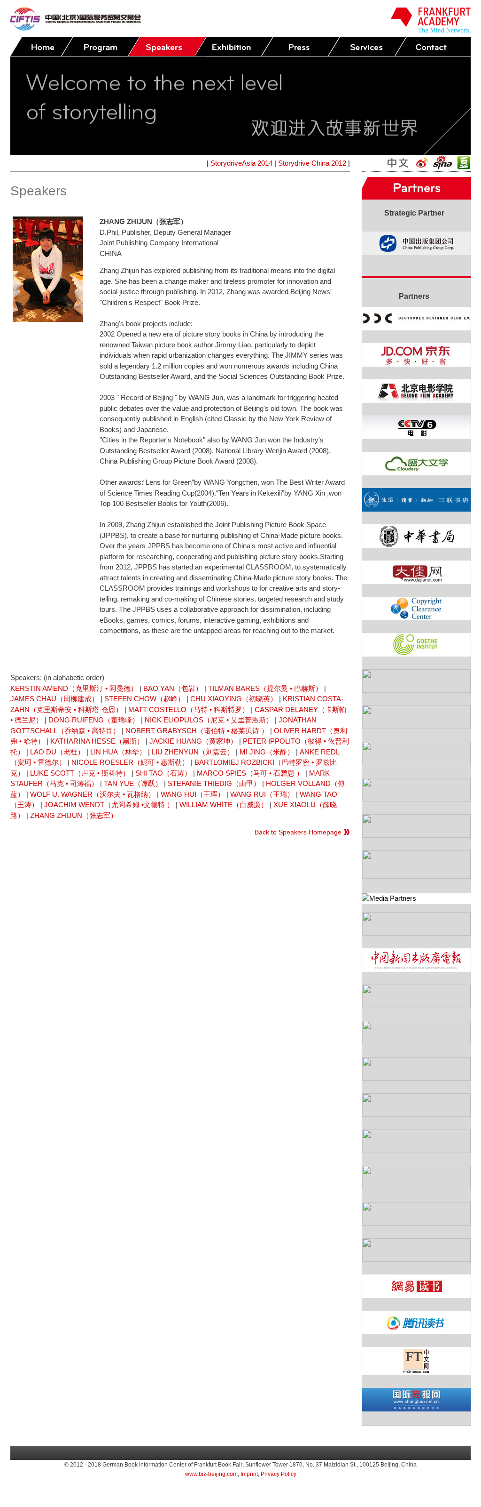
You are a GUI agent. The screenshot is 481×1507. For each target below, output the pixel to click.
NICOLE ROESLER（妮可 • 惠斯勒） (130, 762)
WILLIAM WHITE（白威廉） (223, 805)
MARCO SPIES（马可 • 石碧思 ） (250, 773)
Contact (433, 46)
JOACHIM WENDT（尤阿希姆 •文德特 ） (109, 805)
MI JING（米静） (267, 752)
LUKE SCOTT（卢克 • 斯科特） (80, 773)
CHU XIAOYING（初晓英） (233, 699)
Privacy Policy (278, 1474)
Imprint (249, 1474)
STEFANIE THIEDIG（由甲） (214, 783)
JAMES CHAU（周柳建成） (54, 699)
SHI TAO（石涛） (163, 773)
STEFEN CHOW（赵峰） (144, 699)
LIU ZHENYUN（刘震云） (193, 752)
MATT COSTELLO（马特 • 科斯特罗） (188, 709)
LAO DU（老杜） (57, 752)
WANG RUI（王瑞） (262, 794)
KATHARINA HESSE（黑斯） (97, 741)
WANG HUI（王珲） (193, 794)
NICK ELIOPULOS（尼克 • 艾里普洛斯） (209, 720)
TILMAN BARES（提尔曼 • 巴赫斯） (265, 688)
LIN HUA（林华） (118, 752)
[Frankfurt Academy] (431, 30)
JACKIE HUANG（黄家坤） (193, 741)
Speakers (166, 46)
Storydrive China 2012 (312, 163)
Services (366, 46)
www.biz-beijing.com (211, 1474)
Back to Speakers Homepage (298, 832)
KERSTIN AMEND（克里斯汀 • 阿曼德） (74, 688)
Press (300, 46)
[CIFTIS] (75, 28)
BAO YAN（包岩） (172, 688)
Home (41, 46)
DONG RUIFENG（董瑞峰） (93, 720)
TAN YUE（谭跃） (133, 783)
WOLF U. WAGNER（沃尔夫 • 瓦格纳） (92, 794)
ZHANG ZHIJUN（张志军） (73, 815)
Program (100, 46)
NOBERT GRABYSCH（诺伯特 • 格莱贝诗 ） (196, 731)
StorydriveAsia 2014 (241, 163)
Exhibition (233, 46)
